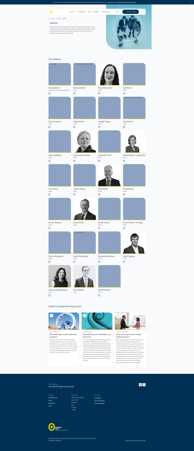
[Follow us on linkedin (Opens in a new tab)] (140, 384)
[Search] (142, 12)
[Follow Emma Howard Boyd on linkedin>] (74, 161)
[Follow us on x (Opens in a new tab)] (144, 384)
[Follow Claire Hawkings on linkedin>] (49, 161)
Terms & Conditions (100, 400)
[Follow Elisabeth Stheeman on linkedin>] (99, 262)
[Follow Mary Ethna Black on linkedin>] (99, 93)
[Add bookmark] (51, 315)
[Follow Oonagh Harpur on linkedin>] (99, 127)
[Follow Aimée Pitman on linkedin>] (99, 228)
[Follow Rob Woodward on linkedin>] (99, 295)
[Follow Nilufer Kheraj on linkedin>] (74, 194)
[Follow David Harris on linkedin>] (124, 127)
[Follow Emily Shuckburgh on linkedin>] (74, 262)
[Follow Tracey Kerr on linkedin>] (49, 194)
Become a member (131, 11)
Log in (117, 12)
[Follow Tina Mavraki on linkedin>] (124, 194)
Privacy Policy (98, 398)
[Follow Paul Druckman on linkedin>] (49, 127)
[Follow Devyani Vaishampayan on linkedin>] (49, 295)
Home (49, 18)
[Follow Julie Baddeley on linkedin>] (49, 93)
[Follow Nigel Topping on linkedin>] (124, 262)
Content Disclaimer (99, 403)
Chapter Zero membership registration (126, 2)
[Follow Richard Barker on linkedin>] (74, 93)
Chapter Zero (50, 11)
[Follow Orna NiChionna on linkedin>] (49, 228)
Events (89, 12)
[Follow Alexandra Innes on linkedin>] (99, 161)
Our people (58, 18)
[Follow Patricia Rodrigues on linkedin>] (49, 262)
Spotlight (96, 12)
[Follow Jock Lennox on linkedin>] (99, 194)
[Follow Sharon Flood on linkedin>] (74, 127)
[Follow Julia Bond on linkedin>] (124, 93)
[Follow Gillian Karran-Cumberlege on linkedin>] (124, 161)
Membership (105, 12)
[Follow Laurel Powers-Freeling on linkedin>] (124, 228)
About (71, 12)
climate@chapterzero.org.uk (61, 386)
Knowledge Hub (81, 12)
